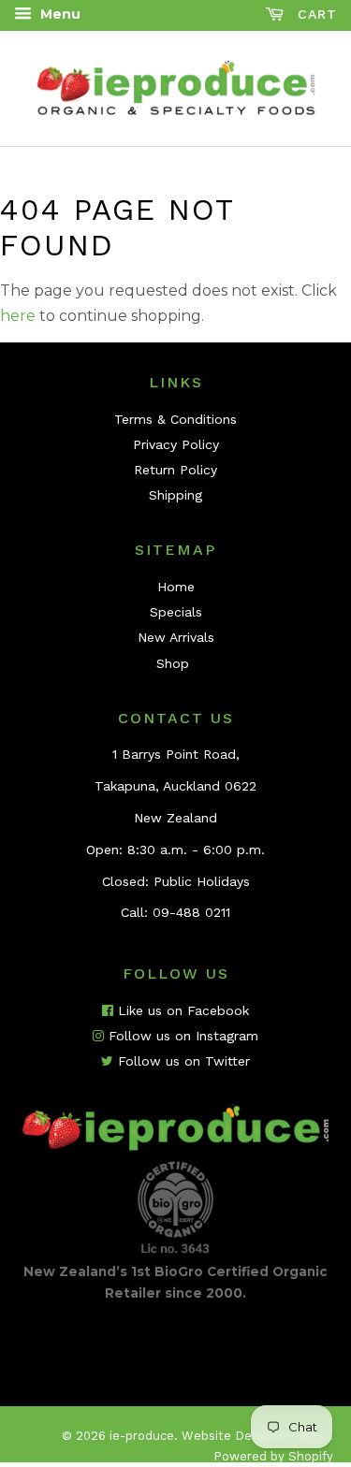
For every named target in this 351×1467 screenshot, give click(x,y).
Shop (172, 663)
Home (176, 586)
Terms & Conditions (175, 419)
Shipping (175, 494)
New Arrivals (176, 637)
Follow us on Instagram (181, 1035)
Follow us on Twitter (181, 1060)
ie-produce (142, 1436)
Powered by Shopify (273, 1456)
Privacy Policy (176, 444)
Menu (58, 14)
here (18, 316)
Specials (176, 611)
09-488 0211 (191, 912)
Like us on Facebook (181, 1010)
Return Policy (175, 469)
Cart (314, 14)
